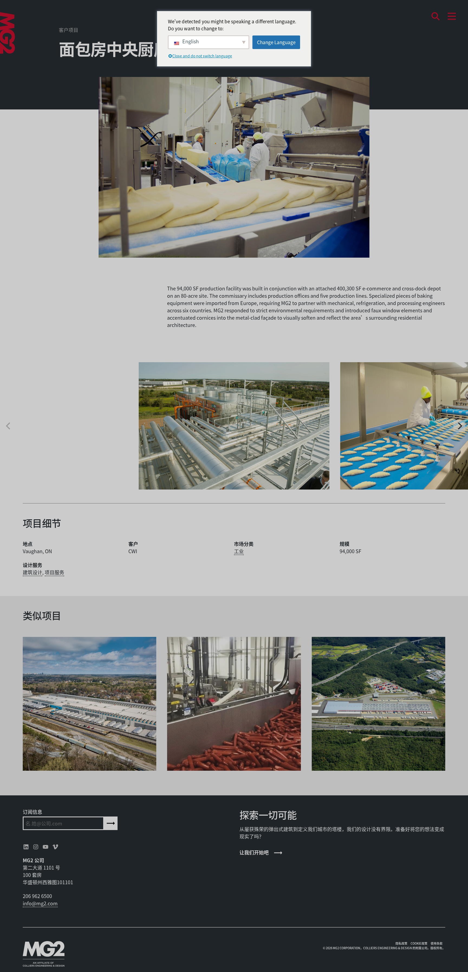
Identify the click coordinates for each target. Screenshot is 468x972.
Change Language (276, 42)
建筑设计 (32, 572)
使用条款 (437, 943)
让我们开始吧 (254, 852)
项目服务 (54, 572)
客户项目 (68, 29)
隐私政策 (401, 943)
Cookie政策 (419, 943)
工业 (239, 551)
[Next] (459, 426)
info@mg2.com (40, 903)
